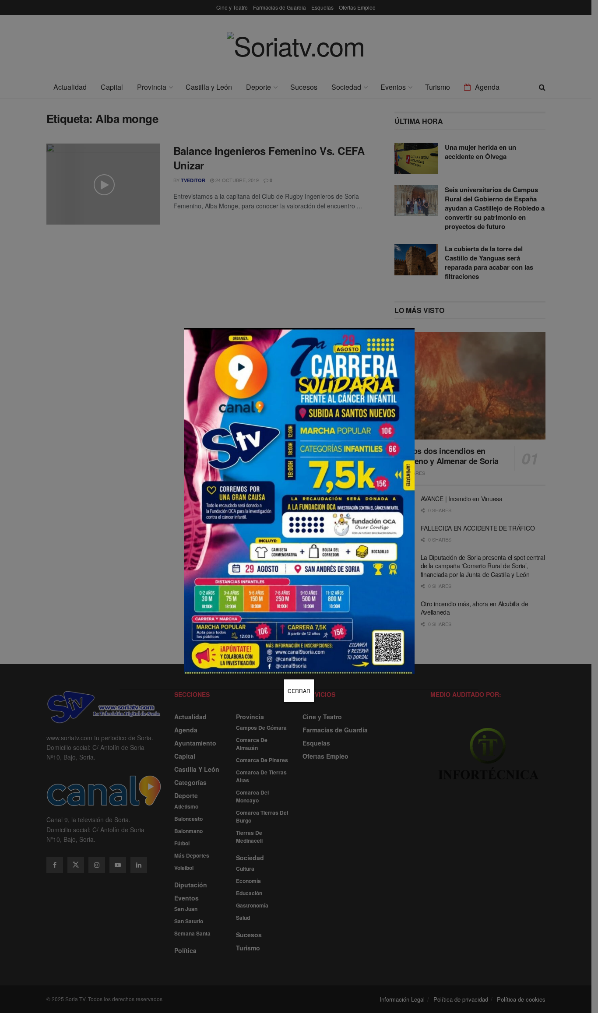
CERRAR (299, 690)
